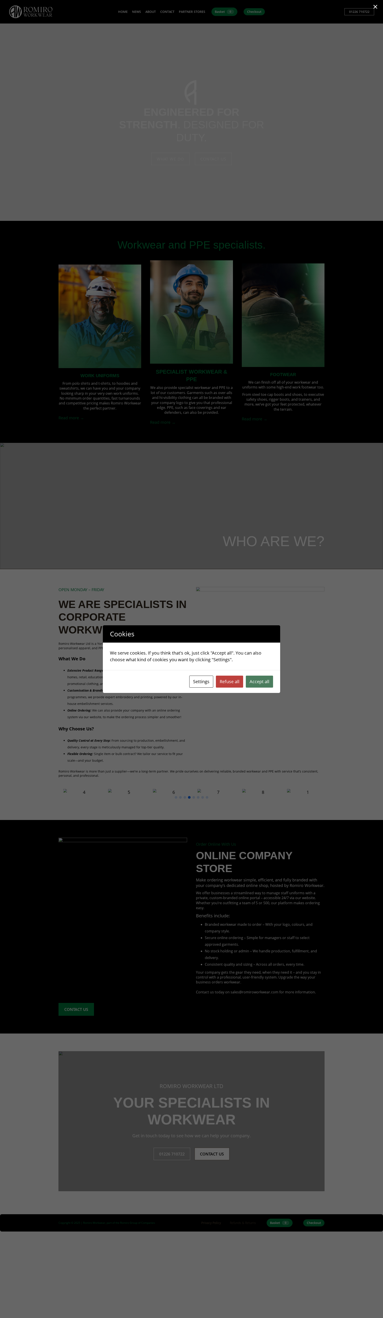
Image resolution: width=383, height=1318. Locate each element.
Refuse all (229, 681)
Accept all (259, 681)
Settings (201, 681)
